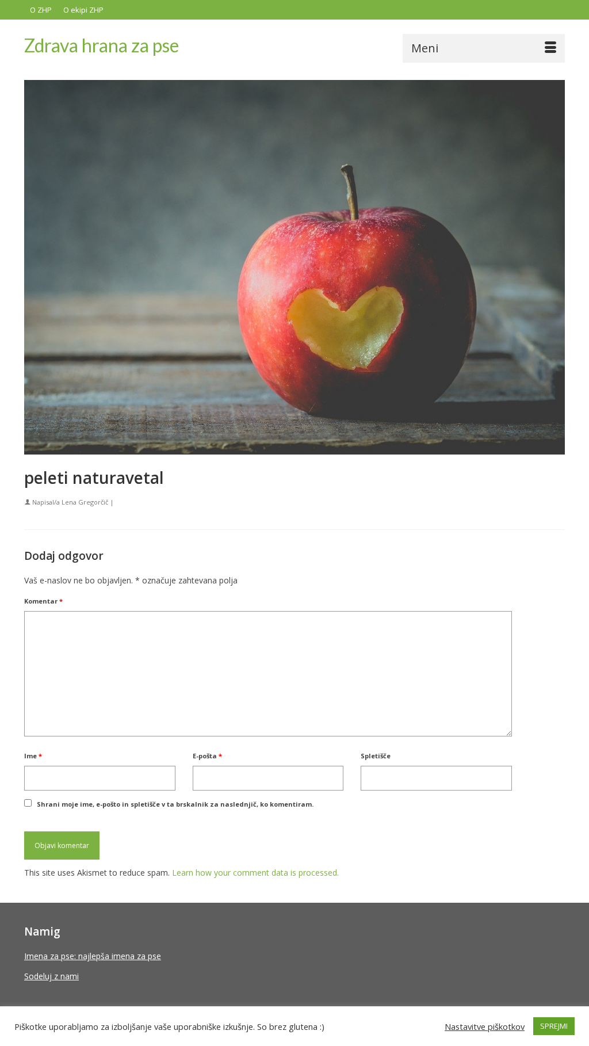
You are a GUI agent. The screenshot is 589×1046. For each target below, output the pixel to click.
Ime (33, 755)
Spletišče (376, 755)
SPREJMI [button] (554, 1026)
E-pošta (207, 755)
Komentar (43, 601)
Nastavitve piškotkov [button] (485, 1026)
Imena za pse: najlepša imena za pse (92, 955)
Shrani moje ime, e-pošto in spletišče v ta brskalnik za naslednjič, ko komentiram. (175, 804)
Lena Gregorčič (85, 502)
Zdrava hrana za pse (101, 45)
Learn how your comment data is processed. (255, 872)
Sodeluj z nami (51, 976)
